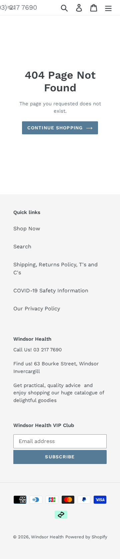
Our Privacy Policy (36, 308)
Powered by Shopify (86, 536)
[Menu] (108, 7)
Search (22, 246)
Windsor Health (47, 536)
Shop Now (26, 228)
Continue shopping (55, 127)
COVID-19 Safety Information (50, 290)
